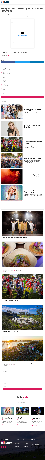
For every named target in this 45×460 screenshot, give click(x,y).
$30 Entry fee (4, 50)
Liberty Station (24, 424)
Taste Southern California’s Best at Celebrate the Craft (11, 331)
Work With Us (18, 446)
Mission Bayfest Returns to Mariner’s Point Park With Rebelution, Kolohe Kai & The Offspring (17, 363)
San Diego (4, 81)
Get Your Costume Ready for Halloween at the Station (33, 142)
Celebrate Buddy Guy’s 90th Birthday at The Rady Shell (36, 417)
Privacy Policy (26, 443)
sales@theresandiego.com (35, 444)
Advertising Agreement (25, 448)
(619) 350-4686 (34, 446)
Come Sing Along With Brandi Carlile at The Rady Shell (32, 126)
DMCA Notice (26, 446)
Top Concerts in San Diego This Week (32, 175)
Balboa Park (5, 271)
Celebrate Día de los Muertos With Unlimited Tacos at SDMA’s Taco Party (14, 269)
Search (22, 389)
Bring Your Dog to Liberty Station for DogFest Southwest (22, 417)
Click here (4, 93)
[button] (22, 377)
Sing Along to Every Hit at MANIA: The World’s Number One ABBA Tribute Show (15, 237)
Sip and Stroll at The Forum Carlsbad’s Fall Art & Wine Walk (33, 110)
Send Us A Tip (18, 443)
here (8, 55)
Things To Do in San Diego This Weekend (32, 158)
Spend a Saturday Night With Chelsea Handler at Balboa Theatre (32, 191)
